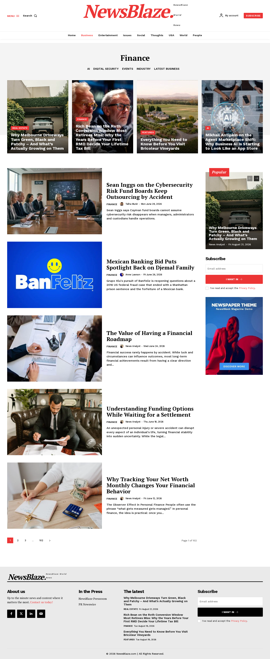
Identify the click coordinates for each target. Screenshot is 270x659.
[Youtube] (41, 614)
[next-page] (50, 540)
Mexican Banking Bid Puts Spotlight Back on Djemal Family (150, 264)
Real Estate (20, 128)
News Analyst (133, 346)
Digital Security (106, 68)
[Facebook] (11, 614)
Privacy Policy (247, 288)
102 (41, 540)
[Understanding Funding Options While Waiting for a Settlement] (54, 422)
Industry (144, 68)
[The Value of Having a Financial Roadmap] (54, 348)
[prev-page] (250, 178)
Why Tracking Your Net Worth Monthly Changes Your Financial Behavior (151, 485)
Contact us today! (41, 602)
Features (148, 132)
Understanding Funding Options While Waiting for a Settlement (150, 411)
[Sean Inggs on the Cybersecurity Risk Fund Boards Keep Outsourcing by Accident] (54, 201)
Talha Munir (131, 204)
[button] (30, 15)
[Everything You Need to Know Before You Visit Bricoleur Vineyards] (167, 117)
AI (88, 68)
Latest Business (166, 68)
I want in (232, 279)
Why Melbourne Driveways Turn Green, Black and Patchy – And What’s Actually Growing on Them (233, 233)
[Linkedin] (31, 614)
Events (127, 68)
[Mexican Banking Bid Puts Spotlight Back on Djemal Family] (54, 275)
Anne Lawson (132, 274)
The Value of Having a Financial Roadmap (149, 336)
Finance (82, 119)
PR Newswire (87, 604)
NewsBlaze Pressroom (93, 598)
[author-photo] (122, 204)
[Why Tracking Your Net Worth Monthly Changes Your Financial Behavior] (54, 496)
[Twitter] (21, 614)
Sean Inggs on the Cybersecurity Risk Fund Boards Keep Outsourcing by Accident (150, 191)
